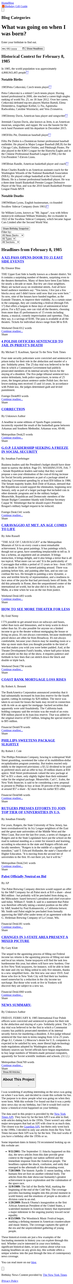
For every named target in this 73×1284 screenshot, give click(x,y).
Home (4, 2)
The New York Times (55, 1274)
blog (33, 1262)
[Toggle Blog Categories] (2, 1269)
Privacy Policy (10, 1280)
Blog (11, 2)
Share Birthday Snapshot (16, 228)
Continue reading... (12, 331)
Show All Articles (11, 1072)
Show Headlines (35, 48)
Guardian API (32, 1126)
